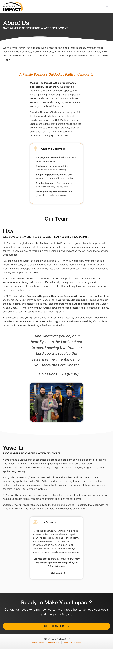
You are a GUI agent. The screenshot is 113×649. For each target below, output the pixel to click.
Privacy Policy (53, 643)
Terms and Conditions (72, 643)
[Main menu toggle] (107, 7)
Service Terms (38, 643)
